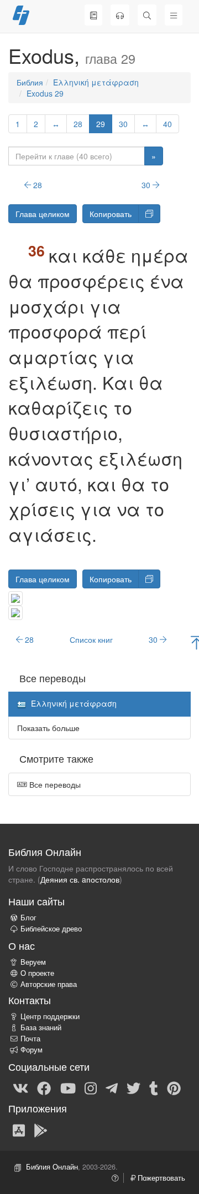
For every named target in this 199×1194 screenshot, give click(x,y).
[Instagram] (91, 1087)
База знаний (40, 1027)
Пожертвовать (160, 1178)
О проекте (37, 973)
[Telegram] (112, 1087)
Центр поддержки (50, 1016)
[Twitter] (133, 1087)
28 (78, 123)
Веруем (33, 962)
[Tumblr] (153, 1087)
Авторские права (48, 984)
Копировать (111, 213)
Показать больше (48, 727)
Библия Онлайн (52, 1167)
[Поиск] (147, 15)
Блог (28, 918)
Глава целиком (42, 213)
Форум (31, 1050)
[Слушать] (120, 15)
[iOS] (19, 1130)
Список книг (91, 639)
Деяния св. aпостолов (79, 879)
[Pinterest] (174, 1087)
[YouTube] (68, 1087)
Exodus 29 (45, 93)
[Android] (41, 1130)
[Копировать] (149, 213)
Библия (30, 82)
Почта (30, 1039)
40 (167, 123)
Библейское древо (51, 929)
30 (123, 123)
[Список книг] (93, 15)
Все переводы (54, 784)
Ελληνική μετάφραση (96, 82)
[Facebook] (44, 1087)
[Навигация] (173, 15)
